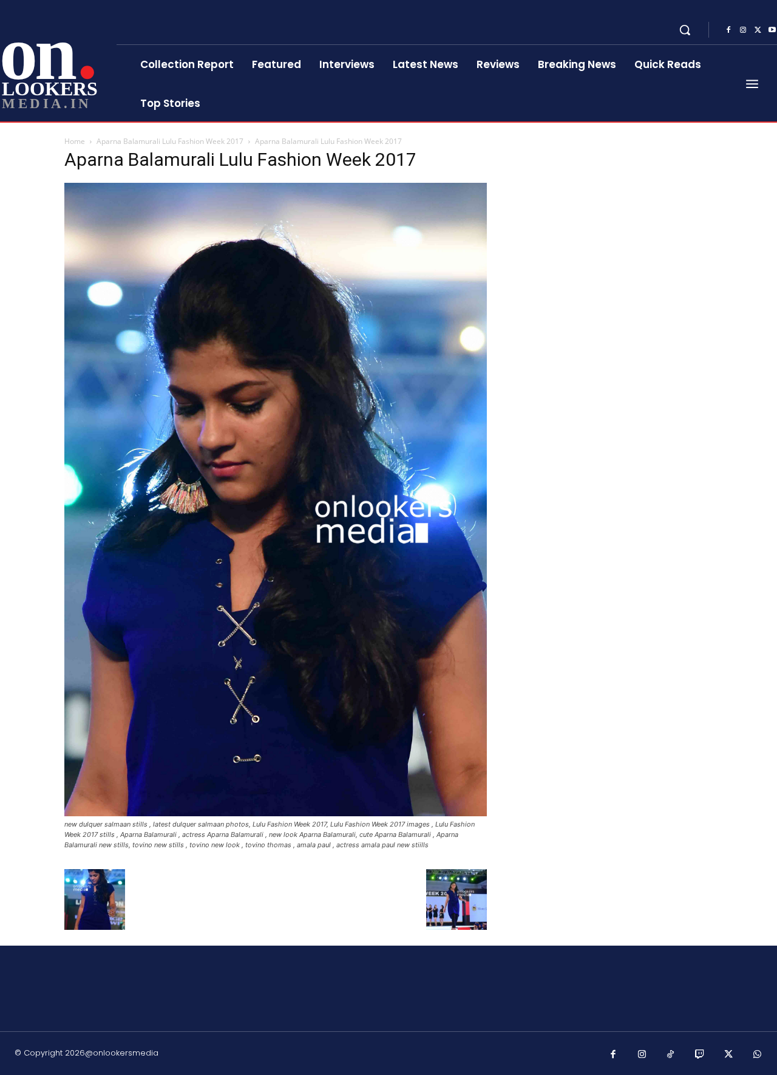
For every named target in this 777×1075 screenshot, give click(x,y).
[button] (684, 29)
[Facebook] (728, 30)
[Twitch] (699, 1054)
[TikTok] (670, 1054)
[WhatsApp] (757, 1054)
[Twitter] (757, 30)
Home (74, 141)
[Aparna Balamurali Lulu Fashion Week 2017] (275, 813)
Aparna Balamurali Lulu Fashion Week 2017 (170, 141)
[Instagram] (743, 30)
